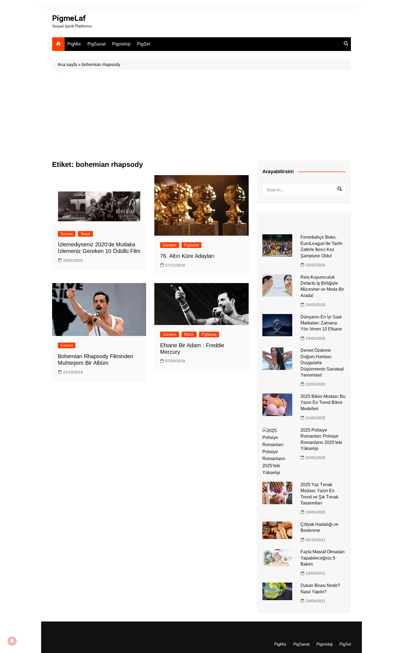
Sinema (67, 234)
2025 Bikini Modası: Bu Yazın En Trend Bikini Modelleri (322, 402)
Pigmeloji (121, 44)
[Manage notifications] (12, 641)
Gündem (169, 245)
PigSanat (96, 44)
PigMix (74, 44)
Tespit (85, 234)
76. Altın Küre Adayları (187, 256)
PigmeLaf (69, 18)
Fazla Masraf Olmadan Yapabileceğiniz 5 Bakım (322, 557)
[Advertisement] (201, 111)
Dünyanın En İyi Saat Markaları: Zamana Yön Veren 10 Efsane (321, 323)
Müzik (189, 334)
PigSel (143, 44)
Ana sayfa (67, 64)
